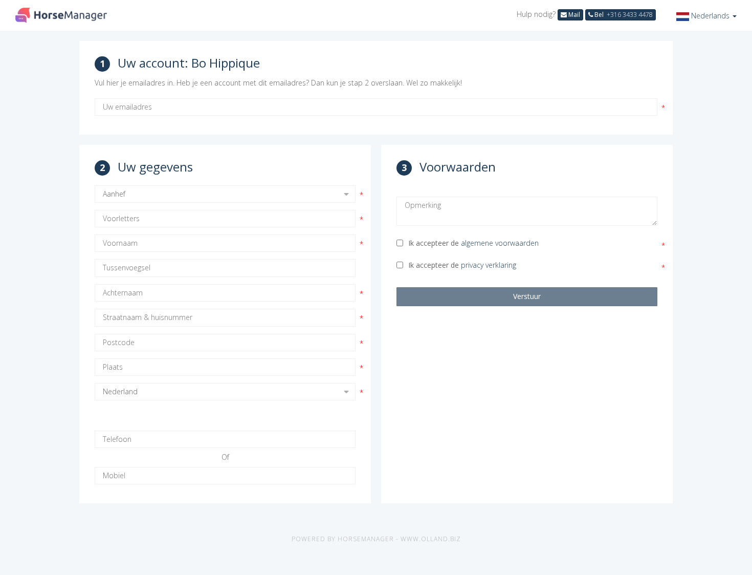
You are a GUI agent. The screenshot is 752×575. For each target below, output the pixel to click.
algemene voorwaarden (500, 243)
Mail (573, 14)
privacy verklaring (488, 265)
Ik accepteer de (473, 243)
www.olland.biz (431, 539)
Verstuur (527, 296)
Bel (623, 14)
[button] (706, 15)
